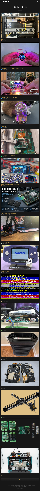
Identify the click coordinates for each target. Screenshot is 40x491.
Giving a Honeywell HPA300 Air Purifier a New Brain (10, 358)
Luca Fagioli (4, 243)
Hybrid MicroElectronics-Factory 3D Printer (9, 474)
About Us (5, 485)
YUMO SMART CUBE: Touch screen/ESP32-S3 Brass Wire (12, 68)
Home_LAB (3, 39)
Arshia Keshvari (5, 446)
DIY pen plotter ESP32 (5, 416)
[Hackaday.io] (5, 2)
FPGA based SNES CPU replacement (8, 155)
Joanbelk (4, 475)
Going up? (20, 482)
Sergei (3, 185)
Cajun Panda (4, 272)
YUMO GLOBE (4, 126)
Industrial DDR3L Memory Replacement (8, 213)
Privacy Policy (28, 485)
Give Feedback (17, 485)
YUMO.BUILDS (5, 69)
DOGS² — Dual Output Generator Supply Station (10, 184)
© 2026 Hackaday (20, 488)
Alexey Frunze (5, 301)
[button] (37, 2)
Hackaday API (34, 485)
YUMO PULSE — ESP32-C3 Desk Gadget (9, 97)
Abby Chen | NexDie (6, 214)
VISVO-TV (4, 417)
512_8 (2, 300)
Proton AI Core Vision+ (5, 387)
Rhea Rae (4, 40)
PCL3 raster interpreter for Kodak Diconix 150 (9, 329)
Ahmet (3, 388)
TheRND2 (4, 330)
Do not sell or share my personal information (20, 486)
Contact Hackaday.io (11, 485)
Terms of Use (23, 485)
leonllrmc (4, 156)
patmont (3, 359)
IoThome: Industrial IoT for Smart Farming (8, 445)
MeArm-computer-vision (5, 242)
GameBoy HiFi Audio (5, 271)
